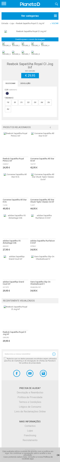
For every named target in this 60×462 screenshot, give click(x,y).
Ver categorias (30, 15)
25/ (48, 102)
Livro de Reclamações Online (30, 411)
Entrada (5, 23)
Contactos (30, 425)
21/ (21, 102)
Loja (12, 23)
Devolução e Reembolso (30, 392)
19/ (8, 102)
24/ (42, 102)
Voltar (55, 23)
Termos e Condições (30, 402)
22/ (28, 102)
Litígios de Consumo (30, 406)
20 (15, 102)
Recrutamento (30, 440)
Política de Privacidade (30, 397)
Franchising (30, 435)
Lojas (30, 430)
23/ (35, 102)
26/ (8, 109)
